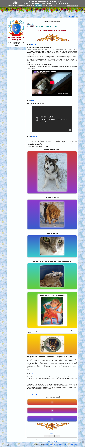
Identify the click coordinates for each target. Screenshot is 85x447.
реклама (60, 444)
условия (76, 444)
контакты (55, 444)
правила (46, 444)
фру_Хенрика (35, 394)
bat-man (33, 44)
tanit (32, 100)
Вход (55, 441)
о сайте (50, 444)
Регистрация (50, 441)
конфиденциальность (68, 444)
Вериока (34, 136)
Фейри (33, 373)
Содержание (52, 433)
